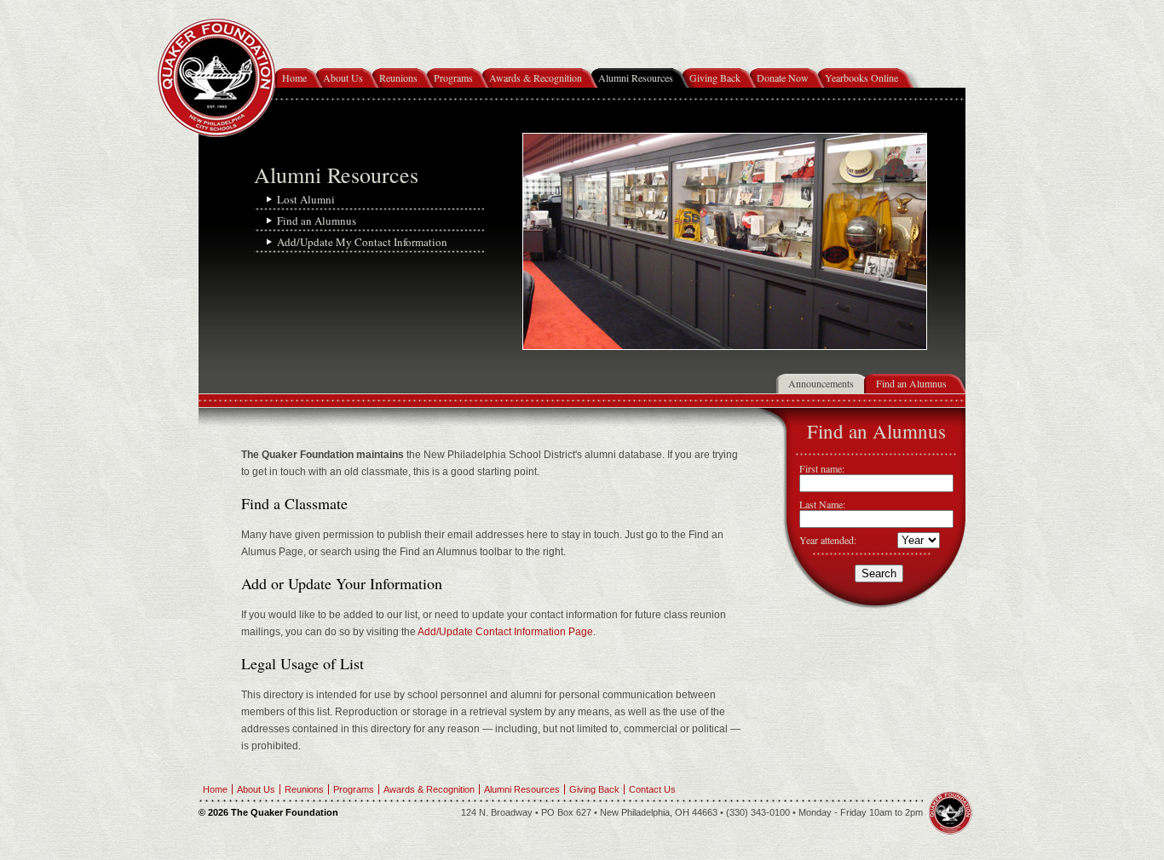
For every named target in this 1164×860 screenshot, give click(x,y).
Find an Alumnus (316, 220)
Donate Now (783, 77)
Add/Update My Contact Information (362, 241)
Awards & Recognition (535, 77)
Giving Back (714, 77)
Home (294, 77)
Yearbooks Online (861, 77)
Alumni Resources (635, 77)
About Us (343, 77)
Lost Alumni (306, 199)
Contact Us (652, 789)
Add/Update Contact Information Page (504, 632)
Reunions (398, 77)
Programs (453, 77)
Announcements (821, 383)
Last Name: (822, 504)
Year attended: (827, 540)
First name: (821, 468)
